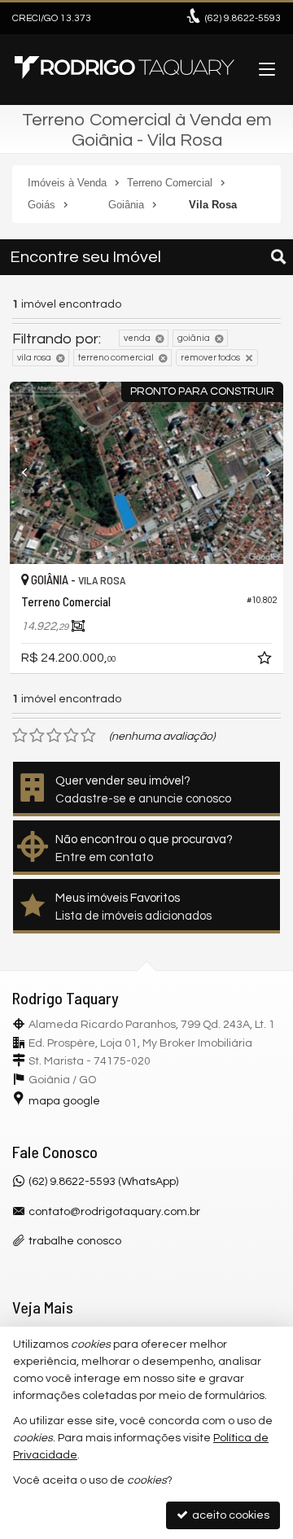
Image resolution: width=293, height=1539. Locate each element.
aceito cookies (229, 1515)
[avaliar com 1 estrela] (20, 736)
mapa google (64, 1101)
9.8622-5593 (243, 18)
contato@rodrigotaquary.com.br (114, 1212)
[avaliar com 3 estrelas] (54, 736)
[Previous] (30, 473)
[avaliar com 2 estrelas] (37, 736)
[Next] (263, 473)
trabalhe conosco (74, 1241)
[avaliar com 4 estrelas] (71, 736)
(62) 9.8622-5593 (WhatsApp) (103, 1181)
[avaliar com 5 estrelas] (88, 736)
